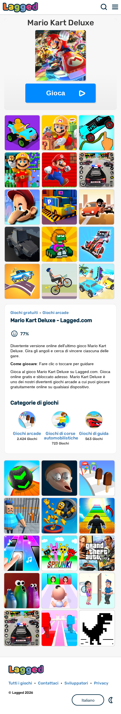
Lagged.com (26, 670)
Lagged (21, 7)
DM (111, 700)
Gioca (55, 93)
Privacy (101, 683)
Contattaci (48, 683)
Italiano (88, 700)
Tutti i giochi (20, 683)
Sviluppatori (76, 683)
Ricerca (104, 7)
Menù (115, 7)
